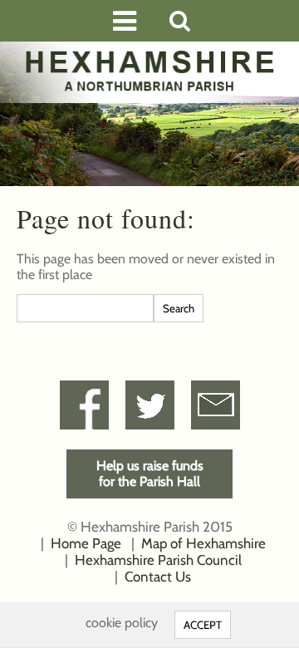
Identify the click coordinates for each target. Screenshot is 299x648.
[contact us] (215, 405)
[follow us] (149, 405)
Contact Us (158, 576)
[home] (149, 71)
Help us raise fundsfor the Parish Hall (149, 473)
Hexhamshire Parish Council (158, 560)
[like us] (84, 405)
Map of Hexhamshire (203, 543)
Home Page (86, 543)
